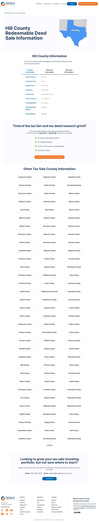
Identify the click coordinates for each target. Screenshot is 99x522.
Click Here (43, 107)
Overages (22, 507)
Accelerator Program (25, 511)
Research (22, 500)
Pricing (63, 3)
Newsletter (40, 509)
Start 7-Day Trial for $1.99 (88, 3)
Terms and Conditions (56, 511)
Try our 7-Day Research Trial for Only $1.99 (49, 157)
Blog (38, 502)
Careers (53, 502)
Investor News (40, 504)
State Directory (41, 500)
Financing (22, 502)
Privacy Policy (54, 509)
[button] (40, 3)
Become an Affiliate (56, 507)
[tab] (30, 71)
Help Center (40, 511)
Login (72, 3)
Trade (21, 509)
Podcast (39, 507)
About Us (53, 500)
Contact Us (54, 504)
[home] (8, 3)
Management (23, 504)
